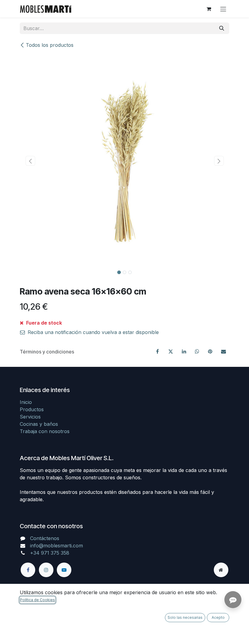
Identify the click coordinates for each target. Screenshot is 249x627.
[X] (171, 351)
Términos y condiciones (47, 352)
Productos (32, 409)
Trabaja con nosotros (45, 431)
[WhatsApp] (197, 351)
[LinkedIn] (184, 351)
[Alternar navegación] (223, 8)
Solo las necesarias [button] (185, 617)
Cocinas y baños (39, 424)
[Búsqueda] (221, 28)
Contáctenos (44, 538)
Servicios (30, 417)
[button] (30, 161)
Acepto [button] (218, 617)
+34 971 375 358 (49, 553)
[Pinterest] (210, 351)
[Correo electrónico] (223, 351)
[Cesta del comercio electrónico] (209, 9)
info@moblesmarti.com (56, 546)
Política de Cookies (37, 600)
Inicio (26, 402)
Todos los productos (49, 45)
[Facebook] (157, 351)
